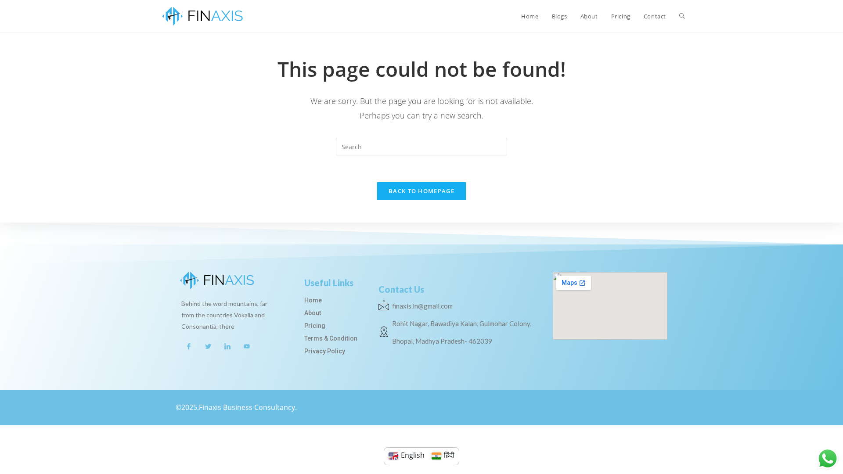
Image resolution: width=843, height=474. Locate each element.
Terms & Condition (330, 338)
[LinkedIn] (227, 345)
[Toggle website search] (682, 16)
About (312, 312)
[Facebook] (188, 345)
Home (313, 300)
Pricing (314, 325)
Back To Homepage (421, 191)
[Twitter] (208, 345)
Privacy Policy (324, 351)
